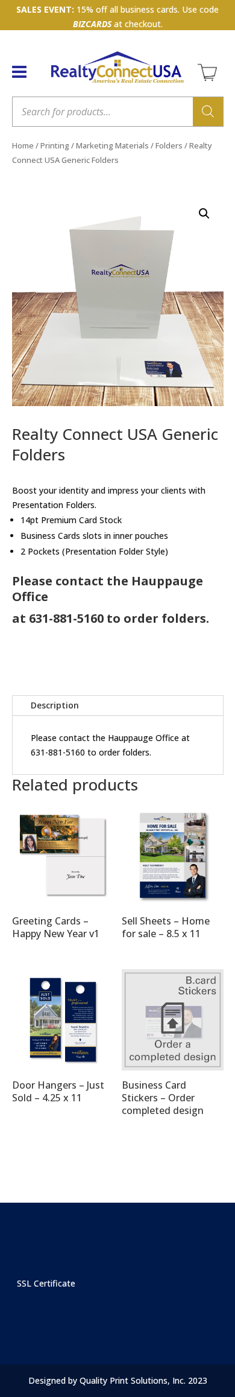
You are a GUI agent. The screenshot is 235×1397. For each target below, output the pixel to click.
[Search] (208, 111)
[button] (204, 213)
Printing (54, 145)
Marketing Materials (112, 145)
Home (23, 145)
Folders (169, 145)
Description (55, 705)
